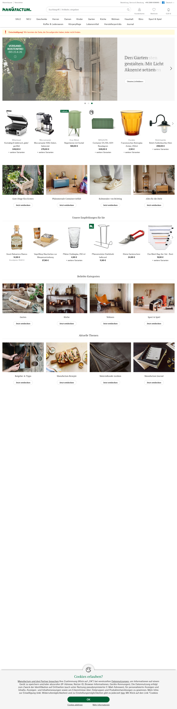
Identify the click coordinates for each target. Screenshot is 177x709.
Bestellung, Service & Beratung (139, 2)
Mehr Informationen (101, 705)
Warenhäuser (7, 2)
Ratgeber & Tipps (23, 376)
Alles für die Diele (154, 198)
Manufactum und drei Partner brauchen (38, 681)
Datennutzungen (120, 681)
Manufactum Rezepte (67, 376)
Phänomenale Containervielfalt (66, 198)
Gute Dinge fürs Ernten (23, 198)
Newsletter (19, 2)
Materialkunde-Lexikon (110, 376)
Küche (67, 317)
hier (123, 692)
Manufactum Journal (154, 376)
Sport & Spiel (154, 317)
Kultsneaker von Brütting (110, 198)
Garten (23, 317)
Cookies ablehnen (75, 705)
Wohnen (110, 317)
